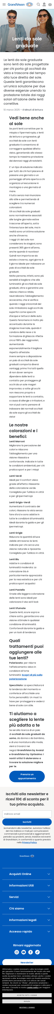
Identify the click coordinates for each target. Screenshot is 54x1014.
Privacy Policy (29, 842)
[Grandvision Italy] (30, 952)
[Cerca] (38, 4)
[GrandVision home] (27, 856)
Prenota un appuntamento (27, 776)
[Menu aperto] (4, 4)
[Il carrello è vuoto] (50, 4)
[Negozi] (44, 4)
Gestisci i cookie (27, 1007)
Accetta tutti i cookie (27, 995)
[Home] (20, 4)
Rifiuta (27, 1001)
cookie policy (33, 988)
